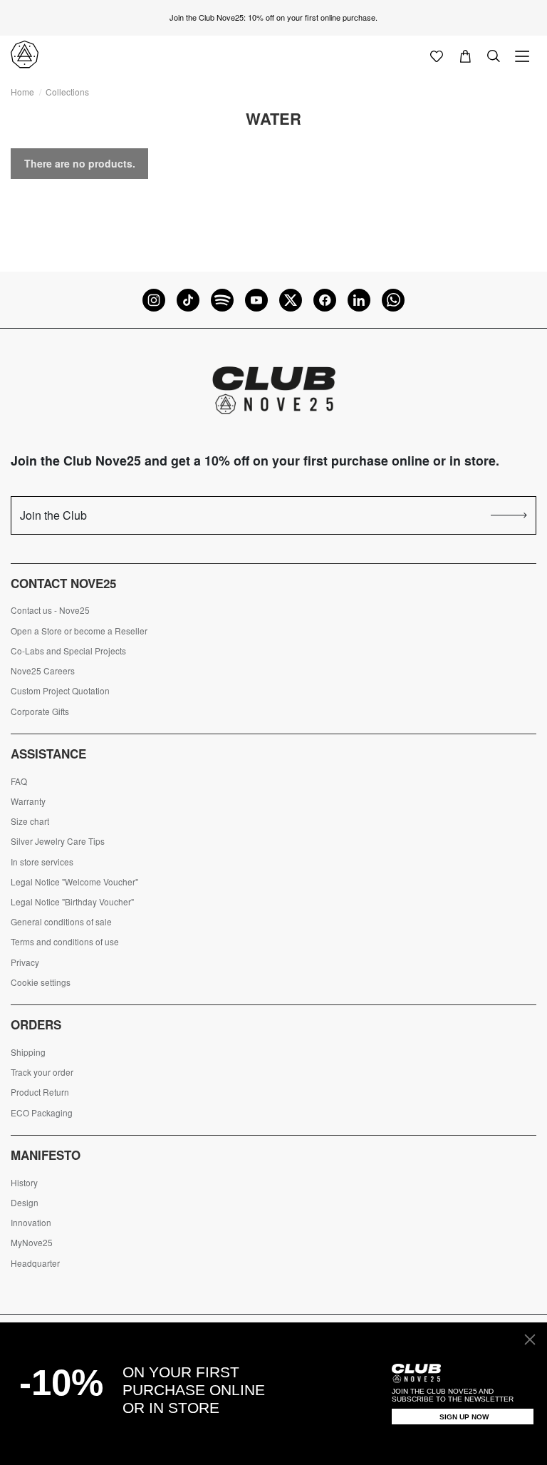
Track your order (42, 1072)
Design (24, 1202)
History (24, 1182)
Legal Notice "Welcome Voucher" (74, 882)
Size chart (30, 821)
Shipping (28, 1052)
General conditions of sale (61, 921)
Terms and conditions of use (65, 941)
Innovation (31, 1222)
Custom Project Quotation (60, 690)
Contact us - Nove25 (50, 610)
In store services (42, 862)
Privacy (25, 962)
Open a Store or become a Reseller (79, 631)
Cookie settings (41, 982)
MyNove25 (32, 1242)
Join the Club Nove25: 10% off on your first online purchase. (273, 17)
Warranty (28, 801)
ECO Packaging (42, 1113)
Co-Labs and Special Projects (68, 651)
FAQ (19, 781)
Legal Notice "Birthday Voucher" (72, 902)
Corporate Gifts (40, 711)
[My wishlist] (436, 55)
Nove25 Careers (43, 671)
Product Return (40, 1092)
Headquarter (35, 1263)
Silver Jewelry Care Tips (58, 841)
